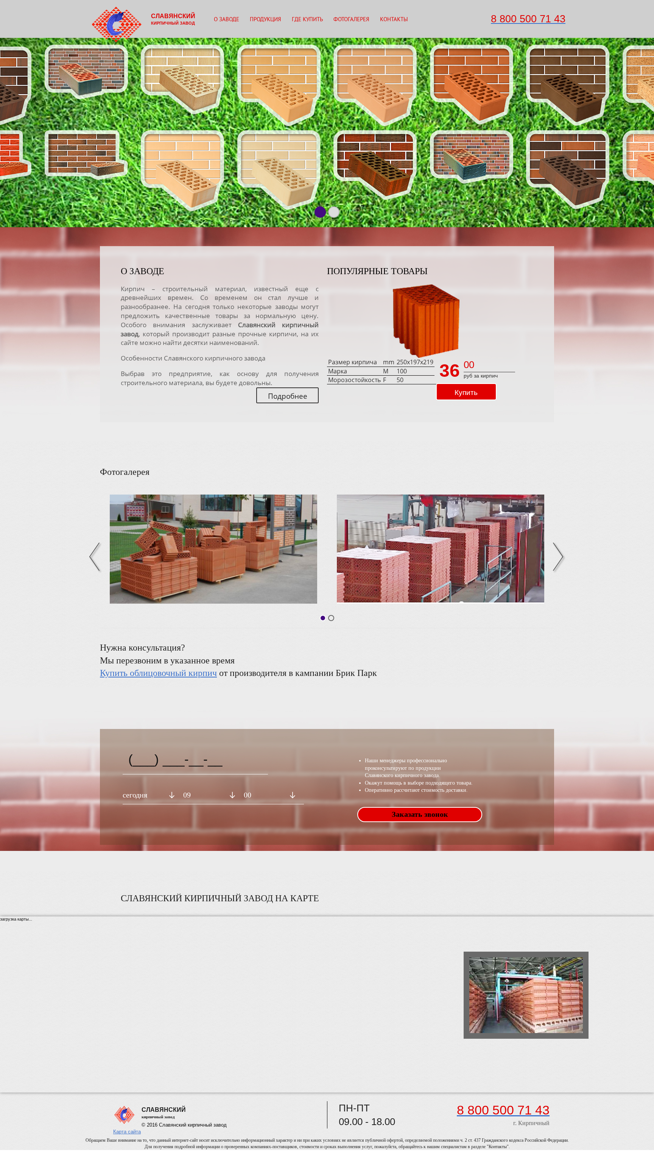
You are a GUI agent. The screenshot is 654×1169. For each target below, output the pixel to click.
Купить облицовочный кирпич (158, 673)
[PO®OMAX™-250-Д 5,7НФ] (426, 321)
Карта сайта (127, 1132)
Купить (466, 392)
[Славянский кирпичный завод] (213, 549)
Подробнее (287, 396)
